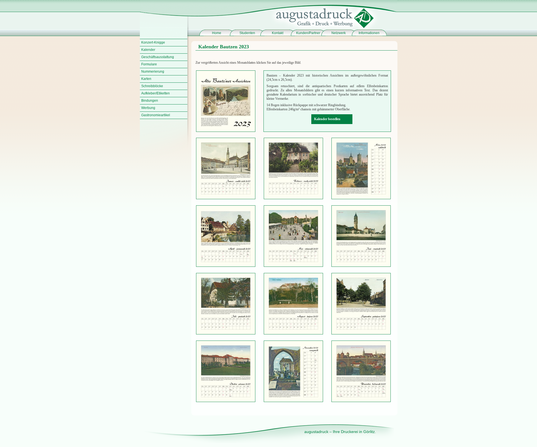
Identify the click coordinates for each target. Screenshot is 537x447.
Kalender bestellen (327, 119)
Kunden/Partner (308, 33)
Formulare (149, 64)
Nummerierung (152, 71)
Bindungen (149, 101)
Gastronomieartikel (155, 115)
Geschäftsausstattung (157, 57)
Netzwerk (338, 33)
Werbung (148, 108)
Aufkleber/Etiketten (155, 93)
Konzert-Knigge (153, 42)
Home (216, 33)
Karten (146, 79)
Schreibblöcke (152, 86)
